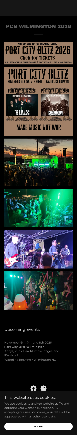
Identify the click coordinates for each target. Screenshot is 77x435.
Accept (38, 426)
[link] (33, 389)
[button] (12, 7)
